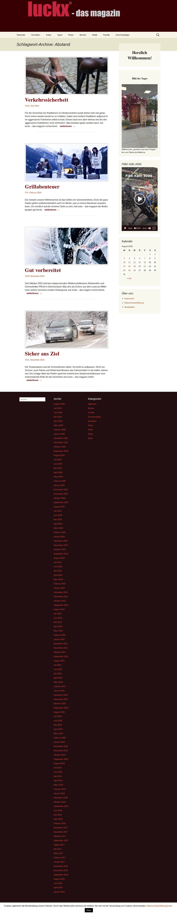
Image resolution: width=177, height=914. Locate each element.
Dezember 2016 (61, 866)
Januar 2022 (59, 639)
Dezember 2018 (61, 798)
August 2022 (59, 609)
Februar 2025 (60, 481)
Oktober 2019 (60, 755)
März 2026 (58, 425)
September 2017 (61, 840)
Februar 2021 (60, 686)
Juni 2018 (58, 810)
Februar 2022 (60, 635)
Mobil (94, 35)
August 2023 (59, 558)
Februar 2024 (60, 532)
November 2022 (61, 596)
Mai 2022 (58, 622)
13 (140, 262)
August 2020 (59, 712)
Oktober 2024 (60, 498)
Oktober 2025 (60, 447)
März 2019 (58, 785)
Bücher (83, 35)
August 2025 (59, 455)
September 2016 (61, 875)
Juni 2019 (58, 772)
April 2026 (58, 421)
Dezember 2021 (61, 643)
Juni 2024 (58, 515)
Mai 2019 (58, 776)
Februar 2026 (60, 429)
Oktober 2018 (60, 802)
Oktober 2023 (60, 549)
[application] (140, 199)
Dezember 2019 (61, 746)
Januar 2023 (59, 588)
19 (134, 266)
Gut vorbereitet (43, 270)
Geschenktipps (122, 35)
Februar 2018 (60, 823)
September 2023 (61, 554)
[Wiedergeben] (125, 228)
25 (129, 270)
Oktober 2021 (60, 652)
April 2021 (58, 678)
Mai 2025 (58, 468)
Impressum (129, 298)
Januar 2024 (59, 536)
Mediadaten (129, 307)
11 (129, 262)
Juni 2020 (58, 720)
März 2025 (58, 477)
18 (129, 266)
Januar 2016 (59, 892)
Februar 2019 (60, 789)
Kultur (48, 35)
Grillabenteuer (42, 186)
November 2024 (61, 494)
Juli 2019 (58, 768)
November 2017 (61, 832)
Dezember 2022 (61, 592)
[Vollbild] (154, 228)
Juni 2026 (58, 412)
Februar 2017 (60, 857)
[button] (139, 199)
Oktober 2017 (60, 836)
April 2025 (58, 472)
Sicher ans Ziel (42, 353)
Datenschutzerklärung (134, 303)
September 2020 (61, 708)
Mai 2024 (58, 519)
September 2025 (61, 451)
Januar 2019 (59, 793)
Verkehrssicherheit (46, 99)
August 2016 (59, 879)
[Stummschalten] (149, 228)
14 (145, 262)
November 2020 (61, 699)
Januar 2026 (59, 434)
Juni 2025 (58, 464)
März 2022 (58, 631)
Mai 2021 (58, 673)
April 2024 (58, 524)
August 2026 (59, 404)
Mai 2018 (58, 815)
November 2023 (61, 545)
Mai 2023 (58, 571)
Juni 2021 (58, 669)
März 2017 (58, 853)
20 (140, 266)
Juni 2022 (58, 618)
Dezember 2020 (61, 695)
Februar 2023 (60, 584)
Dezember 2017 (61, 827)
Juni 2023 (58, 566)
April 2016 (58, 887)
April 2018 (58, 819)
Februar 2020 (60, 738)
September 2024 (61, 502)
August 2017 (59, 845)
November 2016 (61, 870)
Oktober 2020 (60, 703)
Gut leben (35, 35)
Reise (71, 35)
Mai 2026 (58, 417)
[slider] (137, 228)
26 (134, 270)
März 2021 (58, 682)
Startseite (21, 35)
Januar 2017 (59, 862)
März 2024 (58, 528)
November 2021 (61, 648)
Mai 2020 (58, 725)
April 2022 (58, 626)
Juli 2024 (58, 511)
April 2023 (58, 575)
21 (145, 266)
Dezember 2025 (61, 438)
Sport (59, 35)
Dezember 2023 (61, 541)
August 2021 (59, 661)
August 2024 (59, 507)
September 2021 (61, 656)
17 (124, 266)
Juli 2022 (58, 614)
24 (124, 270)
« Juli (129, 278)
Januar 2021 (59, 691)
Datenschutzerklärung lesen (159, 906)
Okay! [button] (88, 910)
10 (124, 262)
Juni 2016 (58, 883)
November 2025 (61, 442)
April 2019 (58, 780)
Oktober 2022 (60, 601)
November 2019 (61, 750)
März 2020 (58, 733)
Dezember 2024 (61, 489)
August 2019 (59, 763)
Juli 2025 (58, 459)
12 (134, 262)
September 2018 (61, 806)
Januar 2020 (59, 742)
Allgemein (92, 404)
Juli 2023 (58, 562)
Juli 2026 (58, 408)
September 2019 (61, 759)
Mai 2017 (58, 849)
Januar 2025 (59, 485)
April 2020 (58, 729)
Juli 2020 (58, 716)
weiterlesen (68, 126)
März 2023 (58, 579)
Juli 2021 (58, 665)
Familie (106, 35)
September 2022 (61, 605)
